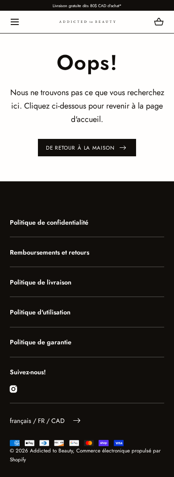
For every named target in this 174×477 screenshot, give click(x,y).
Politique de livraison (40, 282)
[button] (15, 22)
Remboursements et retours (49, 252)
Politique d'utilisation (40, 312)
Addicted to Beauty (51, 450)
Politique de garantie (40, 342)
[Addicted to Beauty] (87, 22)
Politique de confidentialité (49, 222)
